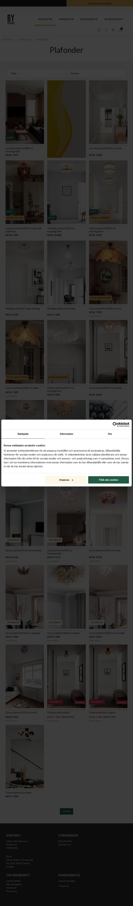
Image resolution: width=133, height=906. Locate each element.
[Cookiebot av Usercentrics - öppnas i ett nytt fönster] (115, 424)
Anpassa (64, 479)
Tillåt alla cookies (108, 479)
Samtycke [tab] (23, 433)
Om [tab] (110, 433)
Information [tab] (66, 433)
